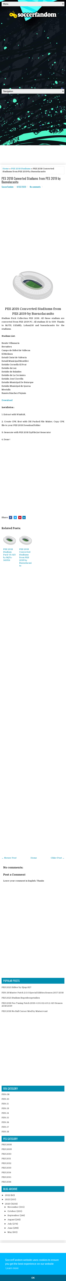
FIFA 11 (5, 1103)
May (10, 1232)
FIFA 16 (5, 1122)
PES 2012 (6, 1163)
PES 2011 (6, 1158)
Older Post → (57, 858)
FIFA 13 (5, 1108)
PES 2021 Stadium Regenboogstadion (21, 998)
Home (6, 168)
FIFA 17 (5, 1127)
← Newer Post (9, 858)
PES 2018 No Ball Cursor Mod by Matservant (25, 1011)
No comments (35, 186)
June (10, 1228)
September (14, 1215)
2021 (7, 1199)
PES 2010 (6, 1154)
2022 (8, 1195)
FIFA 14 (5, 1113)
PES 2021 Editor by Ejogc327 (16, 987)
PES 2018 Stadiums (21, 168)
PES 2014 (6, 1172)
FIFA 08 (5, 1094)
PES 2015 (6, 1177)
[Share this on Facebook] (10, 517)
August (11, 1219)
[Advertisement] (33, 52)
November (13, 1207)
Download (7, 400)
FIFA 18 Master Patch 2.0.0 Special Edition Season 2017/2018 (33, 992)
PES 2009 (7, 1149)
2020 (8, 1204)
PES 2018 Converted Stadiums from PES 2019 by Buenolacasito (31, 180)
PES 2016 (6, 1182)
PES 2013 (6, 1168)
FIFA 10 (5, 1099)
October (12, 1211)
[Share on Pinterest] (19, 517)
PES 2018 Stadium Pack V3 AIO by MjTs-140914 (9, 554)
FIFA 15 (5, 1117)
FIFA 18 (5, 1131)
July (10, 1224)
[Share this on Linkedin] (24, 517)
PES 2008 (7, 1144)
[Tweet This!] (15, 517)
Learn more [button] (12, 1268)
